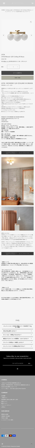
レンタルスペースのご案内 (7, 419)
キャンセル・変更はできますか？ (12, 334)
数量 (2, 66)
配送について (6, 61)
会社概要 (3, 395)
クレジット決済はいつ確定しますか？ (13, 342)
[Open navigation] (4, 3)
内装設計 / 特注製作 (5, 416)
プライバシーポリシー (6, 405)
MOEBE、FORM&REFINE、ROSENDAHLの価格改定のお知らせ (15, 384)
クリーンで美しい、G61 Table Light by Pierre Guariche (13, 388)
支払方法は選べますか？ (10, 331)
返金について (4, 401)
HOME (3, 10)
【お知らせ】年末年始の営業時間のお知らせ (11, 383)
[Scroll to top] (31, 444)
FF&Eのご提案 (4, 418)
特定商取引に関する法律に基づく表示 (9, 399)
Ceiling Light (9, 10)
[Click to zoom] (31, 22)
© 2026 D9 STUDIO (5, 446)
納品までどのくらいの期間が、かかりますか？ (16, 338)
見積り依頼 (17, 77)
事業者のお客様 (4, 414)
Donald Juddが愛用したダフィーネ (9, 386)
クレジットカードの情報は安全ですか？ (14, 346)
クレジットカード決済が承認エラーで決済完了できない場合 (18, 326)
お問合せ (3, 407)
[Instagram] (17, 369)
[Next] (31, 35)
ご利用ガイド (4, 397)
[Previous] (3, 35)
